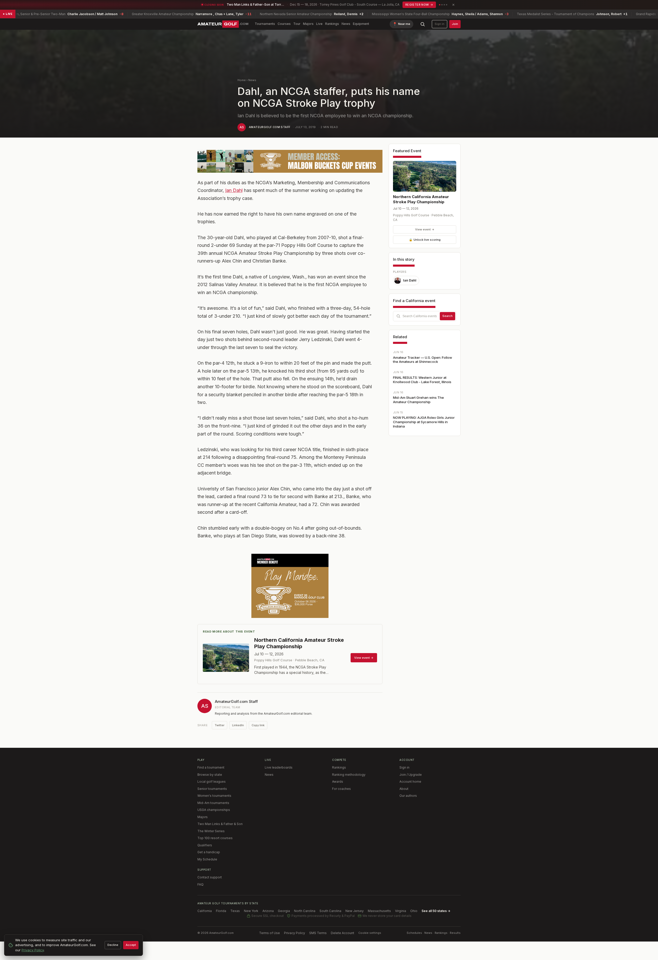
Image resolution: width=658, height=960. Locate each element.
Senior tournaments (212, 789)
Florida (221, 911)
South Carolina (330, 911)
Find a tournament (210, 767)
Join (455, 24)
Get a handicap (208, 852)
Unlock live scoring (425, 239)
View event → (424, 229)
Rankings (332, 24)
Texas (235, 911)
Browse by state (209, 775)
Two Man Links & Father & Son (220, 824)
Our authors (408, 796)
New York (251, 911)
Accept (131, 945)
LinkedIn (238, 725)
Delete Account (342, 933)
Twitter (219, 725)
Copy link (258, 725)
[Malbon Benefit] (289, 161)
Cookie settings (369, 933)
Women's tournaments (214, 796)
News (346, 24)
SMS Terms (318, 933)
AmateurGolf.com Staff (269, 127)
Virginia (400, 911)
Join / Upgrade (410, 775)
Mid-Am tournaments (213, 803)
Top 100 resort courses (215, 838)
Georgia (284, 911)
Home (241, 80)
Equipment (361, 24)
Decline (112, 945)
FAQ (200, 884)
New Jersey (354, 911)
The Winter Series (211, 831)
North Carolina (304, 911)
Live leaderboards (279, 767)
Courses (284, 24)
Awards (337, 781)
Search (447, 316)
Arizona (268, 911)
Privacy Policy (294, 933)
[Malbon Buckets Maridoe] (289, 586)
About (403, 789)
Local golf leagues (211, 781)
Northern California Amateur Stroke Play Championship (421, 199)
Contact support (209, 877)
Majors (308, 24)
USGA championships (213, 810)
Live (319, 24)
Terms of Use (269, 933)
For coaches (341, 789)
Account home (410, 781)
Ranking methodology (348, 775)
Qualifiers (204, 845)
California (204, 911)
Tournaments (265, 24)
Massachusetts (379, 911)
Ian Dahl (234, 190)
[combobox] (424, 316)
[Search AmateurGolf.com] (422, 24)
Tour (296, 24)
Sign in (439, 24)
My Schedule (207, 859)
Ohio (413, 911)
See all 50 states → (436, 911)
